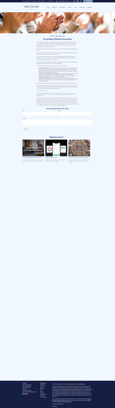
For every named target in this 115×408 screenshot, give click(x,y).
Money (41, 391)
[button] (48, 7)
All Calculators (43, 397)
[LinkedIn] (74, 1)
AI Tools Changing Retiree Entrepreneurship (31, 157)
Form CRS (88, 1)
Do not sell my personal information (64, 401)
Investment (42, 386)
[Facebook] (80, 1)
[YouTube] (77, 1)
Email (59, 110)
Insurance (42, 388)
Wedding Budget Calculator (51, 157)
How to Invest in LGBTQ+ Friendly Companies (78, 157)
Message (24, 118)
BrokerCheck (82, 384)
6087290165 (28, 386)
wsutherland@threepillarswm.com (64, 1)
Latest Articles (43, 394)
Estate (41, 387)
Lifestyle (42, 392)
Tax (41, 390)
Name (23, 110)
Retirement (42, 384)
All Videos (42, 395)
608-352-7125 (51, 1)
